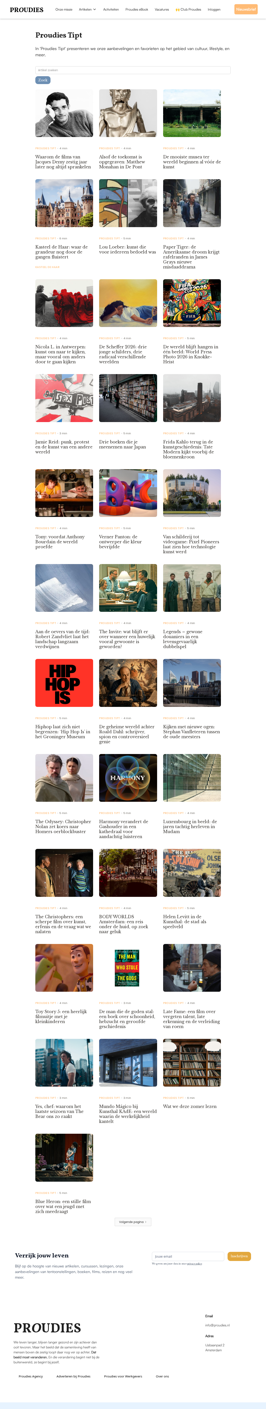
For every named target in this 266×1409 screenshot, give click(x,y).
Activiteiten (111, 9)
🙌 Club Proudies (188, 9)
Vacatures (162, 9)
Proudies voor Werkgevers (123, 1376)
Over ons (162, 1376)
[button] (88, 9)
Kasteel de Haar (47, 267)
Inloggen (214, 9)
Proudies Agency (31, 1376)
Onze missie (63, 9)
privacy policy (194, 1263)
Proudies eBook (137, 9)
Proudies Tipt (45, 148)
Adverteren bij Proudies (73, 1376)
